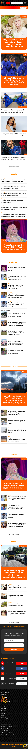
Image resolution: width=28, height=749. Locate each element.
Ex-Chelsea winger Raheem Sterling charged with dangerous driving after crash (17, 286)
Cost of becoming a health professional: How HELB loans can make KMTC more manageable (16, 333)
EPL (25, 54)
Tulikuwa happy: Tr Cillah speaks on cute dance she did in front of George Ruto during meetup (17, 324)
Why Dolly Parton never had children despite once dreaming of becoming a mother (14, 43)
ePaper (8, 3)
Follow (22, 673)
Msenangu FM (4, 719)
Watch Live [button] (23, 7)
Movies (4, 240)
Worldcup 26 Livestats (17, 3)
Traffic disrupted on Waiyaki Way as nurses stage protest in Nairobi (17, 421)
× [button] (26, 744)
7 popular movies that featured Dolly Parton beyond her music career (14, 247)
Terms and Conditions (6, 693)
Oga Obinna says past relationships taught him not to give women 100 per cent (16, 295)
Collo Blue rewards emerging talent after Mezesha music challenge (16, 304)
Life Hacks (3, 206)
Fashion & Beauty (23, 106)
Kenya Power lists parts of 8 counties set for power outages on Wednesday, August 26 (14, 399)
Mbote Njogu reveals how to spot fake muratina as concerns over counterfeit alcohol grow (17, 278)
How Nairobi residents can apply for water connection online (17, 604)
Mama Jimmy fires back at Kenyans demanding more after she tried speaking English (16, 343)
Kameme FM (4, 712)
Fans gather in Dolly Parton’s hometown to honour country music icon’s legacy (15, 352)
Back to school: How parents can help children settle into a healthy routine (17, 613)
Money (9, 329)
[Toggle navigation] (25, 3)
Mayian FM (3, 715)
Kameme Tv (4, 710)
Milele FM (3, 708)
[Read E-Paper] (25, 746)
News (23, 371)
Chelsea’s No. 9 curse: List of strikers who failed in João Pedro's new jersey (14, 81)
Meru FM (3, 714)
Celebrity (23, 16)
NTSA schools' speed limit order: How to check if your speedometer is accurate (17, 315)
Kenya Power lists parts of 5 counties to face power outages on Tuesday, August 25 (16, 439)
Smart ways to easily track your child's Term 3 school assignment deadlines (17, 587)
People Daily (4, 707)
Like (22, 668)
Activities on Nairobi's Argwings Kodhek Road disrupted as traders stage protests (16, 413)
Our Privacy (3, 694)
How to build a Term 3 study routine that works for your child (16, 596)
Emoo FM (3, 717)
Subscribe (14, 649)
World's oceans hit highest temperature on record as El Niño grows (17, 430)
